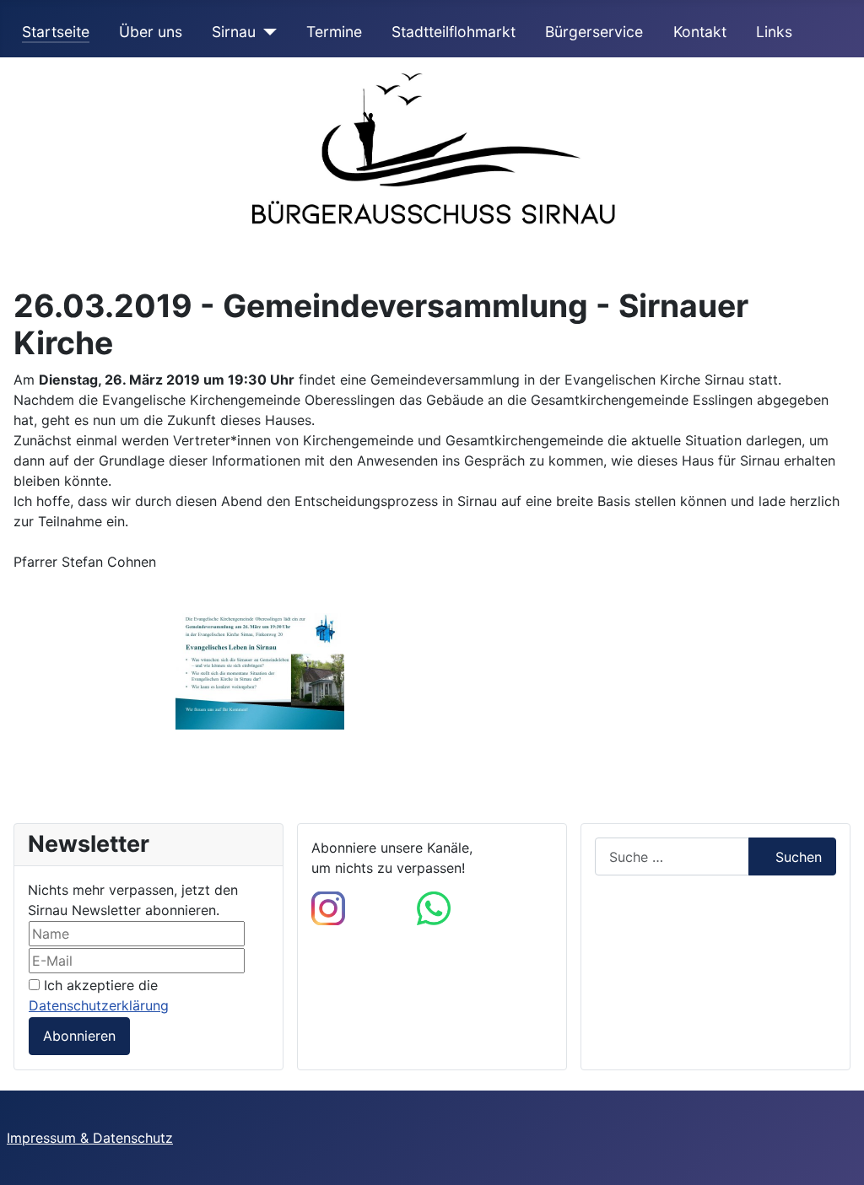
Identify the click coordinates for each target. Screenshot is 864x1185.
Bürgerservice (594, 31)
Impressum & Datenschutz (90, 1137)
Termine (334, 31)
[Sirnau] (266, 32)
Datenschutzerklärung (99, 1005)
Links (774, 31)
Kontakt (699, 31)
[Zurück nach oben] (834, 1154)
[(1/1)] (260, 671)
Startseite (55, 31)
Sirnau (234, 31)
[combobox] (672, 856)
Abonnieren (79, 1035)
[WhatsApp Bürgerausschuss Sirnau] (434, 907)
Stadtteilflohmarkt (454, 31)
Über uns (150, 31)
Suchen (798, 856)
